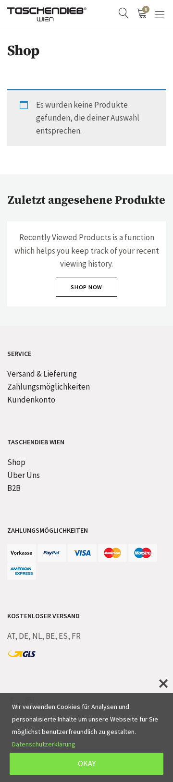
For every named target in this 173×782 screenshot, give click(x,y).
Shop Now (86, 287)
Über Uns (23, 475)
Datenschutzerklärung (43, 744)
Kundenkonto (31, 399)
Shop (16, 462)
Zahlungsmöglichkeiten (48, 386)
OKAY (87, 763)
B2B (14, 488)
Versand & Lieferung (42, 373)
